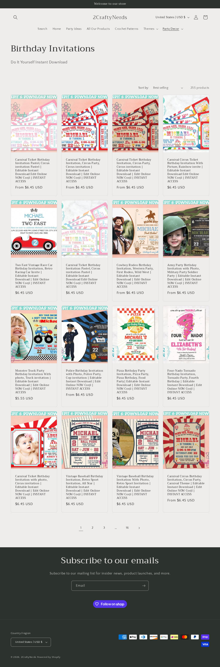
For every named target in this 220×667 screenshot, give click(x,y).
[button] (15, 17)
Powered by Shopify (49, 657)
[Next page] (139, 528)
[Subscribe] (143, 586)
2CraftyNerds (28, 657)
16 (127, 527)
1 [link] (81, 528)
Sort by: (143, 88)
